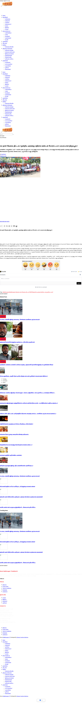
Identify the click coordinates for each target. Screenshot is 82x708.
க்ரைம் (6, 26)
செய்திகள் (5, 17)
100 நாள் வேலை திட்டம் (23, 292)
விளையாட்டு (8, 24)
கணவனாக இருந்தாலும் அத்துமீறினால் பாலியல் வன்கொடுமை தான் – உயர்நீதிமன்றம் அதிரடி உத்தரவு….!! (29, 403)
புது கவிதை (8, 66)
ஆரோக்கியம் (8, 33)
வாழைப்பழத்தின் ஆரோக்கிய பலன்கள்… (11, 455)
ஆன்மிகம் (5, 41)
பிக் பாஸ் (5, 43)
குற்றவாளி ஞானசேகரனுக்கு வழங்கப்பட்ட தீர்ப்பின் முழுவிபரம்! (17, 342)
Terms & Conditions (7, 588)
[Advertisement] (23, 10)
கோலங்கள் (8, 69)
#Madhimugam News (13, 292)
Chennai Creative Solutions (22, 637)
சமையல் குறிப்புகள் (10, 52)
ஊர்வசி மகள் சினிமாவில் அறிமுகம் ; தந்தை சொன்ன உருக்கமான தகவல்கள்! (21, 497)
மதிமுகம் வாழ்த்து (9, 50)
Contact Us (5, 592)
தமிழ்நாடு (7, 21)
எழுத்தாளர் (7, 62)
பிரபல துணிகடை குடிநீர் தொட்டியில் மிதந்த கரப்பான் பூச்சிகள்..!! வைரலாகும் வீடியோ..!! (24, 376)
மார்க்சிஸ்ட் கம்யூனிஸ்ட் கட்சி (46, 292)
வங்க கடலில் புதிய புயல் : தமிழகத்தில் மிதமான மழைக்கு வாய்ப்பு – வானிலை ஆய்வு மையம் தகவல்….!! (28, 414)
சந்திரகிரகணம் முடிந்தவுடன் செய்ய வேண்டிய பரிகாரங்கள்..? (16, 424)
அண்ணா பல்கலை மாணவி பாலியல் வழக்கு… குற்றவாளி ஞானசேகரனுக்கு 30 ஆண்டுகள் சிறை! (26, 365)
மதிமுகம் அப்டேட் (9, 59)
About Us (4, 585)
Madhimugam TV (6, 637)
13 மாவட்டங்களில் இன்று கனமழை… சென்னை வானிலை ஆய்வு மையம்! (20, 319)
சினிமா (4, 45)
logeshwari (3, 154)
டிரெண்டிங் (7, 19)
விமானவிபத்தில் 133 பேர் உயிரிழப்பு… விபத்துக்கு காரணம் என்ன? (17, 486)
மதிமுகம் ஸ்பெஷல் (7, 48)
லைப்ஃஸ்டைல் (6, 31)
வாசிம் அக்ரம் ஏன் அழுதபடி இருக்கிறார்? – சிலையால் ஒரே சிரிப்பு (17, 507)
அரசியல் (7, 22)
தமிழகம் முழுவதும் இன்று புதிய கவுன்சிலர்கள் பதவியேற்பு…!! (16, 466)
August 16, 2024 (3, 156)
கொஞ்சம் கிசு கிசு (9, 47)
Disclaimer (5, 590)
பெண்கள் (7, 36)
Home (4, 15)
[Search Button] (13, 134)
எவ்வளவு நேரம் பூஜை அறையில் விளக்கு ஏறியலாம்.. (14, 434)
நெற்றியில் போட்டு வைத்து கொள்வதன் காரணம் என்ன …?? (16, 445)
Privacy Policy (5, 586)
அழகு (6, 34)
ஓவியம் (7, 67)
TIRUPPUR (31, 292)
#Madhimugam (6, 292)
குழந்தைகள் (8, 38)
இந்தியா (7, 27)
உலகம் (6, 29)
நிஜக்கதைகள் (8, 55)
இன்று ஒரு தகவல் (9, 54)
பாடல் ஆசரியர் (8, 64)
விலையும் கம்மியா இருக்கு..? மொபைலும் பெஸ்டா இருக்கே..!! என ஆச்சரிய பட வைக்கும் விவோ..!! (27, 393)
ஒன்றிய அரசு (36, 292)
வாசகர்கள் (5, 61)
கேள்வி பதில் (8, 57)
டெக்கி (6, 40)
